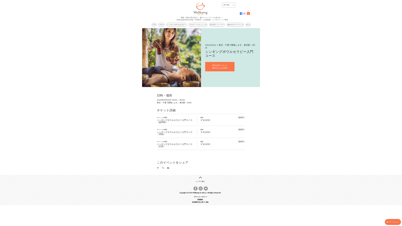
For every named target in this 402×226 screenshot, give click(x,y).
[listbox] (228, 5)
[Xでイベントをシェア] (163, 168)
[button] (228, 5)
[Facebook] (241, 13)
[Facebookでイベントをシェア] (158, 168)
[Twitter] (206, 188)
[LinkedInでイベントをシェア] (168, 168)
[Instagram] (244, 13)
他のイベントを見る (219, 68)
